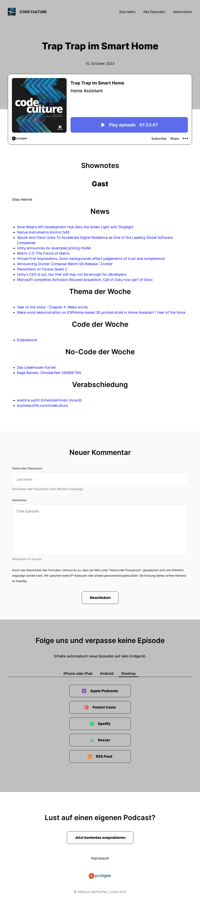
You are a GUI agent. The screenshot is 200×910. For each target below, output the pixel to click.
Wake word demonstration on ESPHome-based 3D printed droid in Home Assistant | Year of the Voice (101, 312)
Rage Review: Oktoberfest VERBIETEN (49, 373)
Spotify (104, 724)
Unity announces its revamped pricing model (54, 248)
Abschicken (100, 598)
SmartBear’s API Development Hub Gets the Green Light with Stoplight (75, 227)
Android (106, 673)
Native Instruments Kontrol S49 (43, 232)
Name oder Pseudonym (27, 468)
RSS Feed (104, 756)
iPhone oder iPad (77, 673)
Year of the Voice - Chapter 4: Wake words (52, 307)
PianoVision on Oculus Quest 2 (42, 269)
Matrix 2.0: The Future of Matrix (43, 253)
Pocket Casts (104, 707)
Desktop (128, 673)
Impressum (100, 858)
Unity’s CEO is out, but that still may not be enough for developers (71, 274)
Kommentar (19, 500)
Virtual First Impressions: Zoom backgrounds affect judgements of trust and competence (91, 259)
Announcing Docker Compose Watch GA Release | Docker (65, 264)
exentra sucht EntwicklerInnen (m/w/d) (49, 400)
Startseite (127, 12)
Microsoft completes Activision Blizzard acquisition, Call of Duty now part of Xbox (85, 280)
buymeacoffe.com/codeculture (42, 405)
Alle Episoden (154, 12)
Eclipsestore (27, 340)
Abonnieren (182, 12)
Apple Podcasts (104, 691)
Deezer (104, 740)
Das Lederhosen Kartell (36, 367)
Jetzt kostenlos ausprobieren (100, 837)
